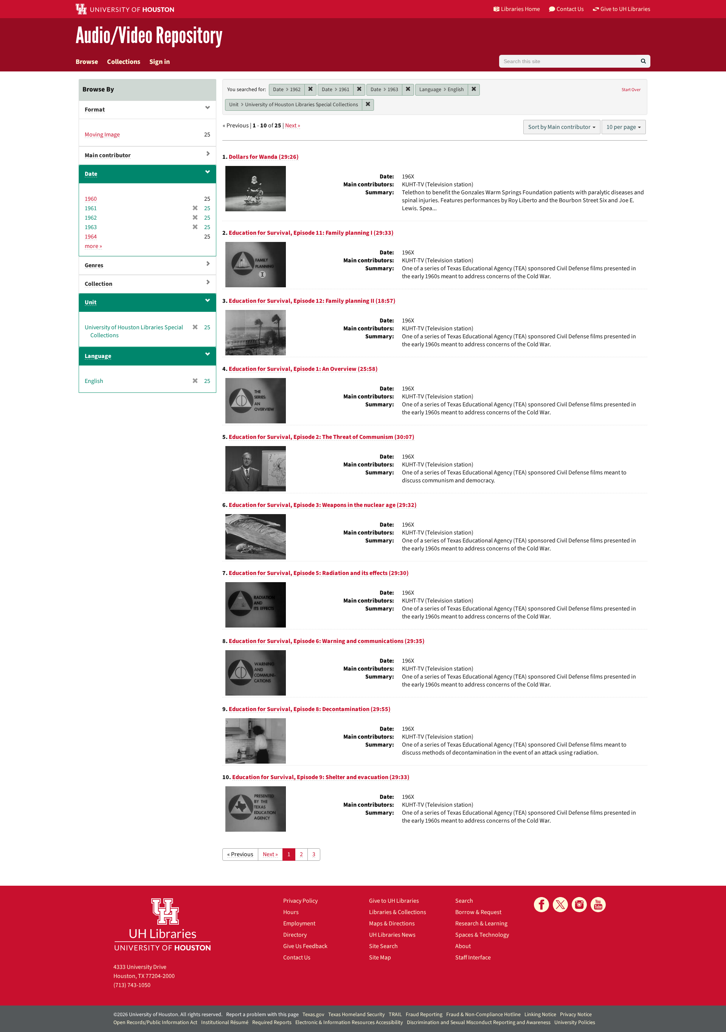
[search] (643, 61)
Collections (123, 62)
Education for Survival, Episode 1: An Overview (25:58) (303, 369)
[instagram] (579, 904)
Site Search (383, 946)
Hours (291, 912)
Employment (299, 923)
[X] (560, 904)
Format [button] (95, 109)
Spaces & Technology (482, 935)
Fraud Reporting (424, 1014)
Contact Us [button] (570, 9)
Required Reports (272, 1022)
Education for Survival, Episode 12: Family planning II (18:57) (312, 301)
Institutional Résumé (224, 1022)
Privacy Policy (300, 901)
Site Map (380, 957)
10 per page (622, 127)
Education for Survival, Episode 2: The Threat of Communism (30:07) (321, 437)
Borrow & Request (478, 912)
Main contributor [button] (108, 155)
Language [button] (98, 356)
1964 (91, 236)
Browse (87, 62)
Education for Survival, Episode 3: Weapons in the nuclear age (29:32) (323, 505)
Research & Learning (481, 923)
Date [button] (91, 174)
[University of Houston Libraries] (162, 924)
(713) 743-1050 (131, 985)
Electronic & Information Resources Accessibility (349, 1022)
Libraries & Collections (397, 912)
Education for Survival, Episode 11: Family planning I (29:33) (311, 233)
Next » (292, 125)
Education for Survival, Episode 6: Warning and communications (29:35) (327, 641)
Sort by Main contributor (560, 127)
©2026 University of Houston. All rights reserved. (167, 1014)
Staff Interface (473, 957)
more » (93, 246)
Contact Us (296, 957)
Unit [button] (90, 302)
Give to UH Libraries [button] (625, 9)
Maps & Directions (392, 923)
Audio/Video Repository (149, 36)
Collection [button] (98, 284)
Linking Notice (540, 1014)
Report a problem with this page (262, 1014)
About (463, 946)
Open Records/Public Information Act (155, 1022)
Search (464, 901)
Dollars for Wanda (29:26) (264, 157)
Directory (295, 935)
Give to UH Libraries (394, 901)
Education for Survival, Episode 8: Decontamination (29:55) (310, 709)
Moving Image (102, 134)
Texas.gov (313, 1014)
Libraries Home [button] (520, 9)
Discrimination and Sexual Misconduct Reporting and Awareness (479, 1022)
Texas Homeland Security (356, 1014)
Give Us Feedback (305, 946)
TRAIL (395, 1014)
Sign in (159, 62)
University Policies (574, 1022)
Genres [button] (94, 265)
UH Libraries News (392, 935)
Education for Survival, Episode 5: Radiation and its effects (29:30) (319, 573)
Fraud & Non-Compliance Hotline (483, 1014)
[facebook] (541, 904)
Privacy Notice (576, 1014)
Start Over (631, 90)
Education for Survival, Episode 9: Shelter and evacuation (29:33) (321, 777)
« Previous (240, 854)
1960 (91, 199)
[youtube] (598, 904)
